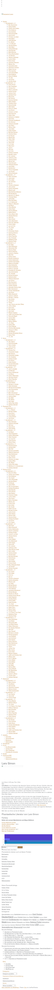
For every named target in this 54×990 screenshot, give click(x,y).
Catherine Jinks (12, 157)
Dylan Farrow (11, 84)
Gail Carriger (11, 685)
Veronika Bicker (12, 45)
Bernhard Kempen (13, 556)
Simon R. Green (12, 108)
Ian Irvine (10, 151)
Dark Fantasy (37, 914)
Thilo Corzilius (12, 71)
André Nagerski (12, 597)
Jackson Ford (12, 93)
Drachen (15, 917)
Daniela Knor (11, 168)
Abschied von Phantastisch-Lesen (13, 932)
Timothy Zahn (12, 675)
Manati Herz (11, 137)
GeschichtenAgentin (7, 866)
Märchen (14, 922)
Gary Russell (11, 631)
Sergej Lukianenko (13, 188)
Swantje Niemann (13, 215)
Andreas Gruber (12, 358)
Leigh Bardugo (12, 40)
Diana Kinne (11, 427)
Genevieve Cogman (13, 67)
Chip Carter (11, 498)
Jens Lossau (11, 186)
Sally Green (11, 106)
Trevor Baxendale (13, 479)
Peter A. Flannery (13, 89)
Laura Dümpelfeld (13, 72)
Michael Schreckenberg (14, 387)
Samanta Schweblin (13, 450)
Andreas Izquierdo (13, 152)
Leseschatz (5, 871)
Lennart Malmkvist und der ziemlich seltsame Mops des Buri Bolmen (9, 824)
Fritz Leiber (11, 180)
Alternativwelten (6, 914)
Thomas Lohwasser (13, 185)
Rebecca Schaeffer (13, 263)
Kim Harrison (11, 122)
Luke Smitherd (12, 638)
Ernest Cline (11, 503)
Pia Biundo (11, 483)
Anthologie (12, 914)
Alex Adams (11, 341)
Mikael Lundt (11, 190)
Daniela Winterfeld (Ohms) (15, 333)
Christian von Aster (13, 37)
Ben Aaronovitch (12, 25)
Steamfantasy (12, 924)
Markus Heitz (11, 127)
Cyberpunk (30, 914)
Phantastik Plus (7, 406)
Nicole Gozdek (12, 105)
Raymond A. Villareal (13, 394)
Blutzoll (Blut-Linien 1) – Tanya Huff (13, 935)
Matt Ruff (10, 255)
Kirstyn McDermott (13, 372)
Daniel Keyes (11, 558)
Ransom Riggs (12, 249)
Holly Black (11, 47)
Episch (31, 917)
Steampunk (6, 679)
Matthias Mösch (12, 702)
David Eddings (12, 74)
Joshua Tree (11, 648)
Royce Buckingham (13, 54)
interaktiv (5, 735)
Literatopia (4, 873)
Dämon (25, 917)
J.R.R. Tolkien (12, 306)
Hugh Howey (11, 542)
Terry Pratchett (12, 238)
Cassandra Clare (12, 66)
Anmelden (8, 964)
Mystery (9, 922)
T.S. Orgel (11, 227)
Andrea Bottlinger (13, 49)
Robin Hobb (11, 139)
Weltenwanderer (6, 881)
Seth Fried (11, 525)
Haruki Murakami (12, 433)
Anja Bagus (11, 684)
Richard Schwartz (13, 275)
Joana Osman (12, 440)
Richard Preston (12, 445)
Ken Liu (10, 183)
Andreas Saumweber (13, 261)
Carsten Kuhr (9, 748)
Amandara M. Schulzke (14, 270)
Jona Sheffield (12, 636)
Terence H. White (13, 330)
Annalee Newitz (12, 599)
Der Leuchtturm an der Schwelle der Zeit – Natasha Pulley (19, 942)
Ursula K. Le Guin (13, 112)
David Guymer (12, 113)
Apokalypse (17, 914)
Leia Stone (11, 292)
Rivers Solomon (12, 284)
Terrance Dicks (12, 517)
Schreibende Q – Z (10, 243)
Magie (4, 922)
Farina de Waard (12, 316)
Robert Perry (11, 607)
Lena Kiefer (11, 166)
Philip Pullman (12, 716)
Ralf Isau (10, 149)
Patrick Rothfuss (12, 251)
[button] (7, 839)
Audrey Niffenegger (13, 375)
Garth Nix (11, 217)
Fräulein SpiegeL (12, 285)
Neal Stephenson (12, 454)
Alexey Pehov (12, 234)
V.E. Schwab (11, 273)
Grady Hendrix (12, 130)
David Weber (11, 662)
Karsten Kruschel (13, 568)
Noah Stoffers (12, 726)
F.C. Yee (10, 336)
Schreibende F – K (10, 83)
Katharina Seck (12, 277)
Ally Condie (11, 507)
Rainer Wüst (11, 335)
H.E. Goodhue (12, 357)
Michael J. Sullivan (13, 297)
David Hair (11, 118)
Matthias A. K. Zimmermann (15, 466)
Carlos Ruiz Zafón (13, 403)
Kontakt (5, 754)
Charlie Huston (12, 365)
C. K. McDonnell (12, 202)
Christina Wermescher (14, 328)
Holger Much (11, 209)
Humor (34, 919)
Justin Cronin (11, 347)
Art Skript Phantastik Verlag (9, 895)
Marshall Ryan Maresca (14, 192)
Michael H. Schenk (13, 384)
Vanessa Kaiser (12, 159)
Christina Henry (12, 134)
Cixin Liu (10, 575)
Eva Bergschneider (11, 747)
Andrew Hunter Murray (14, 595)
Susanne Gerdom (13, 100)
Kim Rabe (11, 244)
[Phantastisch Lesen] (7, 14)
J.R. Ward (11, 323)
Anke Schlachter (12, 265)
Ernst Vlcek (11, 651)
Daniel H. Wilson (12, 673)
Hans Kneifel (11, 561)
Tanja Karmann (12, 163)
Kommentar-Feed (10, 967)
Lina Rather (11, 621)
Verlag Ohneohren (6, 907)
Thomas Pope (12, 610)
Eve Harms (11, 360)
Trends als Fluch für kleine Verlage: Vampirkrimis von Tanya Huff (21, 955)
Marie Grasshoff (12, 527)
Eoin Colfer (11, 505)
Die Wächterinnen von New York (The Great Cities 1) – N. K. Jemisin (22, 933)
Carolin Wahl (11, 318)
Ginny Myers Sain (13, 214)
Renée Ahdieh (12, 26)
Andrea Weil (11, 324)
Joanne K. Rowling (13, 253)
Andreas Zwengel (13, 404)
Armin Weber (11, 660)
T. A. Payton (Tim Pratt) (14, 612)
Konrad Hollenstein (13, 364)
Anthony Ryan (12, 256)
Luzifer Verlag (5, 904)
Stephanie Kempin (13, 164)
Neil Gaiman (11, 98)
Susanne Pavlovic (13, 232)
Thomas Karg (11, 554)
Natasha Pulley (12, 241)
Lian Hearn (11, 125)
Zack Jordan (11, 551)
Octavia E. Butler (12, 495)
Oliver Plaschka (12, 236)
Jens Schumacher (13, 272)
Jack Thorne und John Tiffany (16, 304)
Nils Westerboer (12, 670)
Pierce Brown (11, 491)
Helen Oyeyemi (12, 437)
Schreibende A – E (10, 23)
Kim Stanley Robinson (14, 627)
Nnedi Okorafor (12, 602)
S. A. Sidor (11, 391)
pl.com (4, 745)
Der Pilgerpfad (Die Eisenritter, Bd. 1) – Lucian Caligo (18, 937)
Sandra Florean (12, 91)
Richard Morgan (12, 592)
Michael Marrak (12, 193)
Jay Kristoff (11, 171)
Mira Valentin (11, 309)
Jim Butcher (11, 55)
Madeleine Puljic (12, 239)
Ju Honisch (11, 141)
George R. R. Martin (13, 195)
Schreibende (6, 743)
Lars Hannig (11, 694)
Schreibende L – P (10, 175)
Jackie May (11, 198)
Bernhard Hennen (13, 132)
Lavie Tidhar (11, 728)
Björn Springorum (13, 289)
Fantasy (5, 21)
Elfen (28, 917)
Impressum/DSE (7, 755)
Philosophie (19, 922)
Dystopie (20, 917)
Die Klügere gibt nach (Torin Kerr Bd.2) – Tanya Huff (18, 940)
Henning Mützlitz (12, 210)
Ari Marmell (11, 370)
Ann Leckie (11, 571)
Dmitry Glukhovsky (13, 529)
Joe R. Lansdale (12, 369)
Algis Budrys (11, 493)
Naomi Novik (11, 219)
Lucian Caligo (12, 59)
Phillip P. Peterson (13, 708)
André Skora (11, 723)
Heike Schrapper (12, 386)
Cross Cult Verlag (6, 897)
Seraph (3, 924)
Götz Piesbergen (10, 750)
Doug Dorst (11, 413)
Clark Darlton (11, 513)
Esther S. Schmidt (13, 268)
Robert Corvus (12, 69)
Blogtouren (8, 740)
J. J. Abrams (11, 410)
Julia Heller (11, 129)
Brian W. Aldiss (12, 473)
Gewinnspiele (9, 742)
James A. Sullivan (13, 295)
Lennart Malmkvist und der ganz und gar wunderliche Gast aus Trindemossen (9, 829)
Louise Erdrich (12, 416)
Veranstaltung (41, 924)
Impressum (9, 757)
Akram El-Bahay (12, 76)
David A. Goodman (13, 530)
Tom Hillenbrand (12, 541)
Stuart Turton (11, 457)
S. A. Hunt (11, 144)
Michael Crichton (12, 510)
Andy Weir (11, 663)
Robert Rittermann (13, 626)
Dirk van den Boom (13, 486)
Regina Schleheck (13, 266)
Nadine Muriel (12, 212)
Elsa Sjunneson (12, 282)
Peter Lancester (12, 176)
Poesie (24, 922)
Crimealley (4, 859)
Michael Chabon (12, 411)
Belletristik (23, 914)
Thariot (10, 302)
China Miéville (12, 207)
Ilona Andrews (12, 32)
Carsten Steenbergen (14, 290)
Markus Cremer (12, 689)
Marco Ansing (12, 682)
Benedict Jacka (12, 154)
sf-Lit (3, 878)
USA (37, 924)
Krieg (42, 919)
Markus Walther (12, 321)
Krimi (45, 920)
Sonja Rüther (11, 382)
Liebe (49, 919)
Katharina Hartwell (13, 123)
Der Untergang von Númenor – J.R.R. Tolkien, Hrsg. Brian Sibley (21, 939)
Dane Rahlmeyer (12, 246)
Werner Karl (11, 161)
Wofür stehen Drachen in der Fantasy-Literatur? (16, 950)
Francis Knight (12, 563)
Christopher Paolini (13, 231)
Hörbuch (38, 919)
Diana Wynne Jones (13, 549)
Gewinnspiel (5, 919)
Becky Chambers (13, 500)
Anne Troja (11, 307)
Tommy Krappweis (13, 169)
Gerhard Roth (12, 447)
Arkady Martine (12, 587)
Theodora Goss (12, 103)
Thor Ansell (11, 478)
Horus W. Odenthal (13, 222)
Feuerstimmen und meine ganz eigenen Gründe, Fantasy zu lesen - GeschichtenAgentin (27, 948)
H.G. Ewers (11, 522)
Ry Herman (11, 135)
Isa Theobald (11, 456)
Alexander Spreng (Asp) (14, 287)
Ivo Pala (10, 229)
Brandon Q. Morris (13, 593)
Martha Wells (11, 667)
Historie (25, 919)
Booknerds (4, 856)
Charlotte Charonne (13, 62)
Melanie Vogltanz (12, 312)
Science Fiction (7, 469)
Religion (28, 922)
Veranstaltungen (10, 738)
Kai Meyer (11, 205)
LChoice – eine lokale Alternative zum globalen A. (30, 953)
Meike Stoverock (12, 294)
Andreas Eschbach (13, 519)
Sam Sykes (11, 299)
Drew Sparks (11, 639)
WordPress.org (9, 969)
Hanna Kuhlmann (12, 173)
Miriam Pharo (11, 442)
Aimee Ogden (12, 224)
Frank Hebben (12, 539)
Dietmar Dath (11, 515)
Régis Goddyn (12, 101)
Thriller (23, 925)
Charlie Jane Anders (13, 28)
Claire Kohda (11, 428)
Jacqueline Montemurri (14, 590)
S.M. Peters (11, 711)
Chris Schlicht (12, 721)
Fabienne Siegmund (13, 278)
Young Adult (26, 927)
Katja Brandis (11, 50)
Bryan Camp (11, 60)
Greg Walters (11, 319)
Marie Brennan (12, 52)
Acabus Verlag (5, 887)
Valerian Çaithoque (13, 57)
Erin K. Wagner (12, 658)
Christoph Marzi (12, 197)
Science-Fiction (36, 922)
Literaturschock (6, 876)
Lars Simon (11, 280)
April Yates (11, 401)
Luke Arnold (11, 35)
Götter (21, 919)
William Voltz (11, 656)
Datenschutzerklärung (11, 759)
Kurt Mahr (11, 583)
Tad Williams (11, 331)
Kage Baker (11, 38)
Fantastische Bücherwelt (8, 864)
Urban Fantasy (30, 925)
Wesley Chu (11, 64)
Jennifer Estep (12, 81)
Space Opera (7, 925)
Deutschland (7, 916)
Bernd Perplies (12, 709)
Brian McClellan (12, 200)
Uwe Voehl (11, 311)
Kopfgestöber (5, 868)
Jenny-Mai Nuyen (13, 221)
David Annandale (12, 33)
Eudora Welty (11, 461)
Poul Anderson (12, 30)
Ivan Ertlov (11, 79)
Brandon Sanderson (13, 258)
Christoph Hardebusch (14, 120)
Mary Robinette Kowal (14, 565)
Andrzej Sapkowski (13, 260)
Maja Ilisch (11, 146)
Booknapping (5, 854)
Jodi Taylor (11, 301)
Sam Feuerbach (12, 86)
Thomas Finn (11, 88)
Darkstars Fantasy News (8, 861)
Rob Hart (10, 537)
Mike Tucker (11, 650)
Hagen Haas (11, 115)
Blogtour (26, 914)
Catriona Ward (12, 396)
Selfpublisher (45, 922)
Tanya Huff (11, 142)
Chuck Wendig (12, 326)
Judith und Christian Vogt (15, 314)
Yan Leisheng (11, 181)
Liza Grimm (11, 110)
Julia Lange (11, 178)
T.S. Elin (10, 77)
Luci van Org (11, 226)
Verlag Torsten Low (7, 902)
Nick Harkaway (12, 421)
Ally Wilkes (11, 399)
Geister (45, 917)
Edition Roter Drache (7, 900)
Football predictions (9, 952)
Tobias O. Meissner (13, 203)
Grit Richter (11, 719)
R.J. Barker (11, 42)
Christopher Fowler (13, 352)
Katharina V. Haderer (13, 117)
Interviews (8, 736)
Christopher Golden (13, 355)
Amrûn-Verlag (5, 892)
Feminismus (41, 917)
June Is (10, 147)
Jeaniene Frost (12, 95)
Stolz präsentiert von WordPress (10, 987)
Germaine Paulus (12, 377)
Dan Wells (11, 398)
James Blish (11, 484)
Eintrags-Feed (9, 965)
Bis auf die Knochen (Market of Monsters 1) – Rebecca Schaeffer (21, 944)
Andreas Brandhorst (13, 488)
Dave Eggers (11, 415)
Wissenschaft (18, 927)
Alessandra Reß (12, 248)
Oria (25, 987)
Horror (4, 338)
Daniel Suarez (12, 645)
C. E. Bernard (12, 43)
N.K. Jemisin (11, 156)
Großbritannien (14, 919)
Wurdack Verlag (6, 909)
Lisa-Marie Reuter (13, 624)
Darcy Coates (12, 345)
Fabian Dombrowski (13, 690)
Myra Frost (11, 96)
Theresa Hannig (12, 536)
